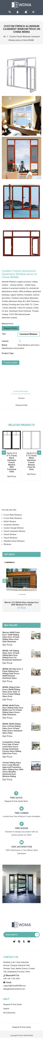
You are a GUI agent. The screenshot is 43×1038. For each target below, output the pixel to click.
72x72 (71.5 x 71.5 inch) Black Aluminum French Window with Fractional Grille (12, 462)
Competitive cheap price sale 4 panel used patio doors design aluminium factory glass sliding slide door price (11, 748)
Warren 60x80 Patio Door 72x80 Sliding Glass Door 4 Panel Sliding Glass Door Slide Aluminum (11, 637)
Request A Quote (10, 328)
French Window (10, 534)
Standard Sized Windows (14, 541)
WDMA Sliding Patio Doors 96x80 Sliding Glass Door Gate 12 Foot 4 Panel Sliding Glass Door (11, 691)
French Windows (10, 538)
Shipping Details (22, 405)
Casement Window (11, 525)
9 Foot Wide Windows (13, 518)
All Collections (9, 1013)
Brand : (5, 345)
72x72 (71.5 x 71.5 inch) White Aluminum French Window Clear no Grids (31, 461)
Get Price (7, 644)
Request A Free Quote (12, 1004)
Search (6, 1008)
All (4, 36)
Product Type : (8, 353)
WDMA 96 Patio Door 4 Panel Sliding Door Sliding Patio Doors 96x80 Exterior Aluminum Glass (12, 673)
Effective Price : (8, 324)
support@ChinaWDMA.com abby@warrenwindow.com (14, 985)
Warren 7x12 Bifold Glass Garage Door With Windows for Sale (21, 603)
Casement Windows (28, 334)
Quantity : (5, 341)
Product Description (20, 391)
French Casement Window (14, 531)
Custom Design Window (14, 528)
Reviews (21, 398)
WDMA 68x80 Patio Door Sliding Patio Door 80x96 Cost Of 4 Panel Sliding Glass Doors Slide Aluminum (12, 710)
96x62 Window (10, 521)
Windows (7, 544)
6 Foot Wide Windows (13, 515)
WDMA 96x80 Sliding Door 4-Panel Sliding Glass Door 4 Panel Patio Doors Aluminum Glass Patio (12, 728)
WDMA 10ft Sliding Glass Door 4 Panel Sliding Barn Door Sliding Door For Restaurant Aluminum (12, 655)
